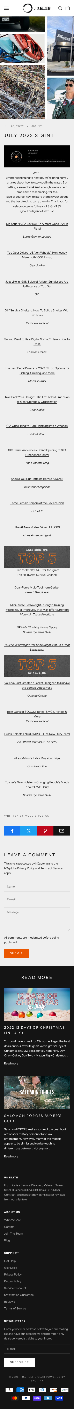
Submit (16, 953)
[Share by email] (62, 830)
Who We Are (12, 1220)
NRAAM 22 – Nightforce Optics (37, 627)
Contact (9, 1227)
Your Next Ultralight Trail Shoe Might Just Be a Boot (37, 645)
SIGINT (36, 126)
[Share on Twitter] (29, 830)
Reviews (9, 1301)
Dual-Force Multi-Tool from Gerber (37, 587)
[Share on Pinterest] (45, 830)
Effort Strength (59, 610)
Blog (7, 1240)
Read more (11, 1063)
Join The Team (13, 1233)
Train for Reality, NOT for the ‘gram (37, 570)
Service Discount (15, 1288)
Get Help (10, 1261)
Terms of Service (51, 868)
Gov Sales (10, 1268)
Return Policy (12, 1281)
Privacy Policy (26, 868)
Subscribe (19, 1362)
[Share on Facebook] (12, 830)
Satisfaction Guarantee (19, 1295)
